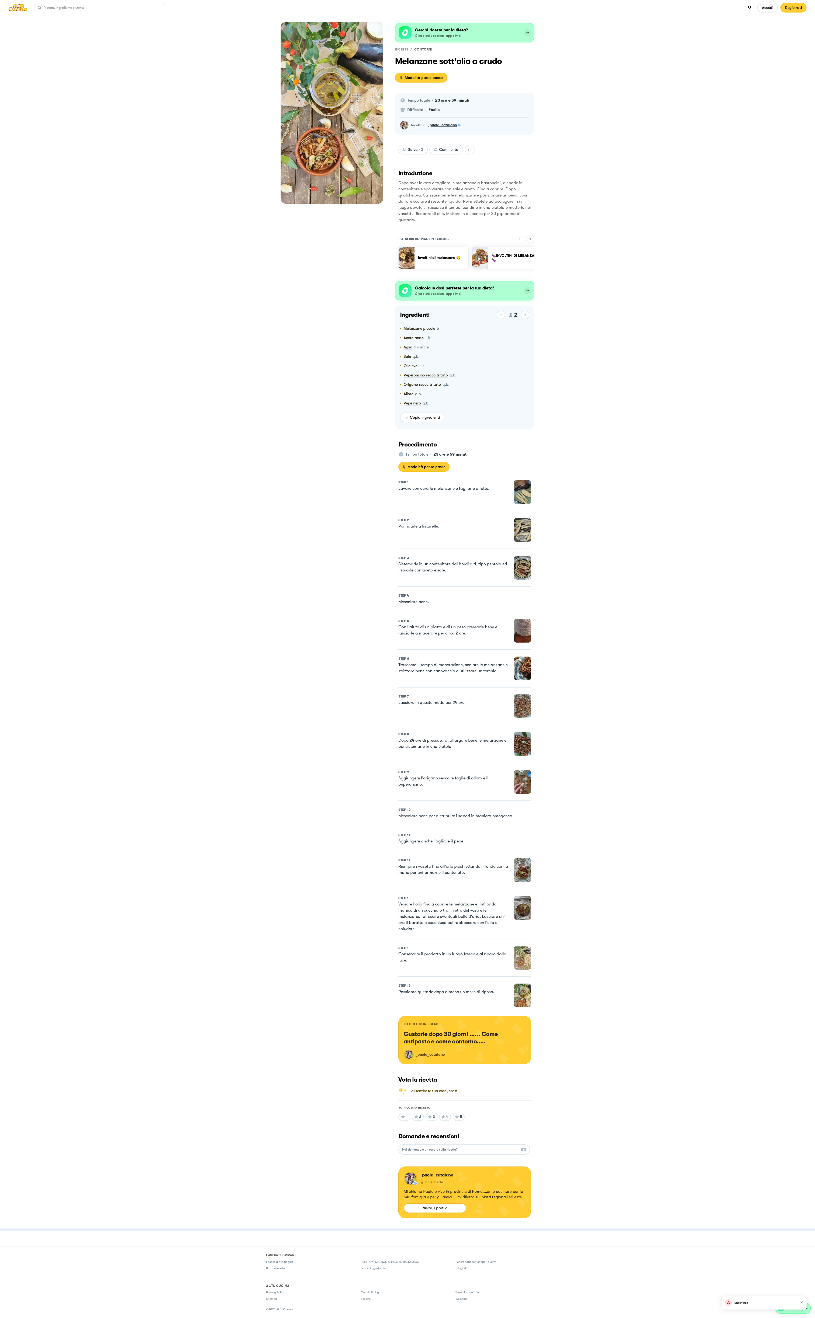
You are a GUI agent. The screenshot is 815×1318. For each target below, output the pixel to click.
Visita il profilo (435, 1208)
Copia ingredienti (425, 417)
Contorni (423, 49)
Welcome (461, 1298)
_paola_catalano (442, 125)
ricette (401, 49)
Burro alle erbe (275, 1268)
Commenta (448, 149)
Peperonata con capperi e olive (475, 1261)
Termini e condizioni (468, 1292)
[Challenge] (749, 7)
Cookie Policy (370, 1292)
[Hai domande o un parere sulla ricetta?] (460, 1149)
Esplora (366, 1298)
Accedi (767, 8)
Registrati (793, 8)
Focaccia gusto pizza (374, 1268)
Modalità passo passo (424, 78)
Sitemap (271, 1298)
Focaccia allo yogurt (279, 1261)
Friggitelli (461, 1268)
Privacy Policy (275, 1292)
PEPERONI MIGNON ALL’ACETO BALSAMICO (390, 1261)
